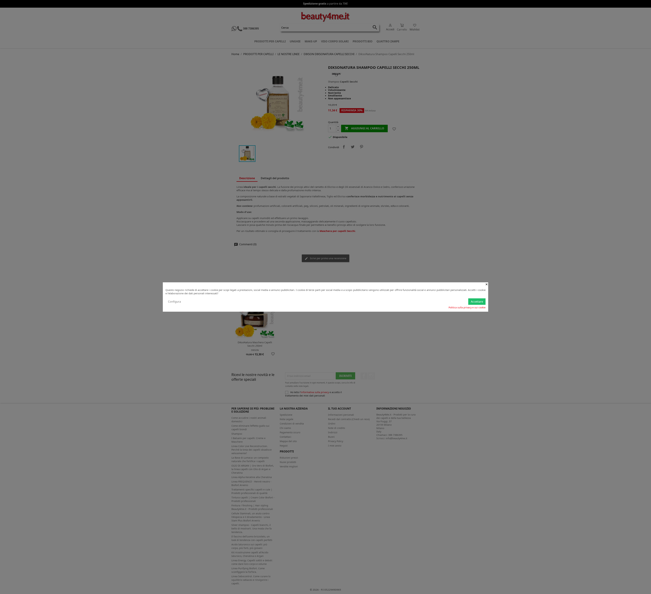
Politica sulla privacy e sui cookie (467, 307)
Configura (174, 301)
